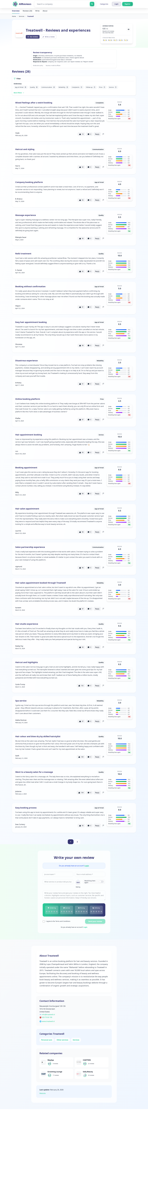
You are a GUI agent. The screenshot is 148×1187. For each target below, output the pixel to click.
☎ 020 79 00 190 (45, 1017)
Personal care (46, 1040)
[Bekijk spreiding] (129, 29)
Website (42, 1093)
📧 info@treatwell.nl (47, 1014)
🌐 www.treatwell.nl (47, 1021)
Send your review (95, 921)
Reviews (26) (27, 11)
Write (37, 11)
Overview (16, 11)
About (45, 11)
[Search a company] (92, 4)
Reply (97, 134)
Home (14, 16)
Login (86, 866)
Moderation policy (38, 65)
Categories (104, 4)
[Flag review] (103, 134)
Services (21, 16)
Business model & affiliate (53, 65)
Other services (62, 1040)
